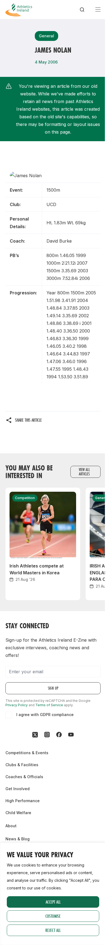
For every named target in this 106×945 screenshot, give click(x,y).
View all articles (84, 472)
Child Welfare (18, 812)
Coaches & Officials (24, 776)
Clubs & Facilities (21, 764)
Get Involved (17, 788)
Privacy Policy (16, 705)
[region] (53, 894)
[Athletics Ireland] (18, 9)
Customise (53, 916)
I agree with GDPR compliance (45, 714)
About (11, 825)
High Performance (22, 800)
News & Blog (17, 839)
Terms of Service (49, 705)
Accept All (53, 902)
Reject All (53, 930)
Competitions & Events (26, 752)
